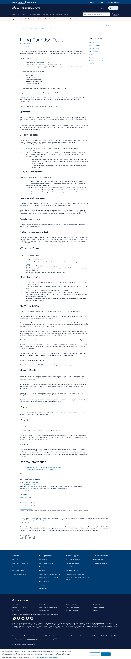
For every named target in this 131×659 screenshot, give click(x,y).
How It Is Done (94, 48)
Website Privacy (43, 604)
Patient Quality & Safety (46, 563)
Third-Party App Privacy (72, 610)
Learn (14, 14)
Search (115, 14)
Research (42, 570)
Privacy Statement (53, 657)
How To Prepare (94, 45)
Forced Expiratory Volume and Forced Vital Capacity (44, 467)
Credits (91, 63)
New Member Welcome (73, 559)
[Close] (128, 654)
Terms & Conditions (71, 604)
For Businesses (97, 559)
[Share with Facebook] (25, 537)
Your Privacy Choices (44, 610)
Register (102, 8)
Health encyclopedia (40, 28)
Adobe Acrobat (31, 639)
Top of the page (25, 491)
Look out (17, 19)
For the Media (43, 588)
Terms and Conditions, (43, 657)
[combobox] (96, 14)
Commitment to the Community (48, 574)
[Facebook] (18, 618)
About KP (42, 559)
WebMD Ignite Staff (28, 505)
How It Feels (93, 51)
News (41, 567)
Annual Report (43, 581)
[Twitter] (13, 618)
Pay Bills (67, 14)
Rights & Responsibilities (72, 607)
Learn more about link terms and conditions (106, 635)
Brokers (92, 2)
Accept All (105, 654)
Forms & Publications (72, 563)
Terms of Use (29, 519)
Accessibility (15, 604)
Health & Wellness (48, 14)
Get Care (59, 14)
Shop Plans (21, 14)
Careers (41, 585)
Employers (100, 2)
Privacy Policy (39, 519)
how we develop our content (55, 519)
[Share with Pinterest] (34, 537)
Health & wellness (26, 28)
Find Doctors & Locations (20, 563)
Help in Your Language (18, 610)
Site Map (95, 610)
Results (91, 57)
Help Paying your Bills (72, 570)
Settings (95, 654)
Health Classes (16, 567)
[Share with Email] (21, 537)
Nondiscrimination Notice (19, 607)
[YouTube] (22, 618)
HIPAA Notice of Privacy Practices (48, 607)
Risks (91, 54)
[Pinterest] (27, 618)
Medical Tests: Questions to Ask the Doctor (40, 469)
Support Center (32, 2)
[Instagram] (31, 618)
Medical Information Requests (75, 574)
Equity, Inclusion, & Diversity (47, 577)
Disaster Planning (97, 604)
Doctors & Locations (34, 14)
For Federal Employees (100, 563)
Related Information (96, 60)
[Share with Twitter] (29, 537)
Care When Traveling (18, 570)
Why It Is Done (25, 497)
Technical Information (98, 607)
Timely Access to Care (19, 574)
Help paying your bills (113, 2)
